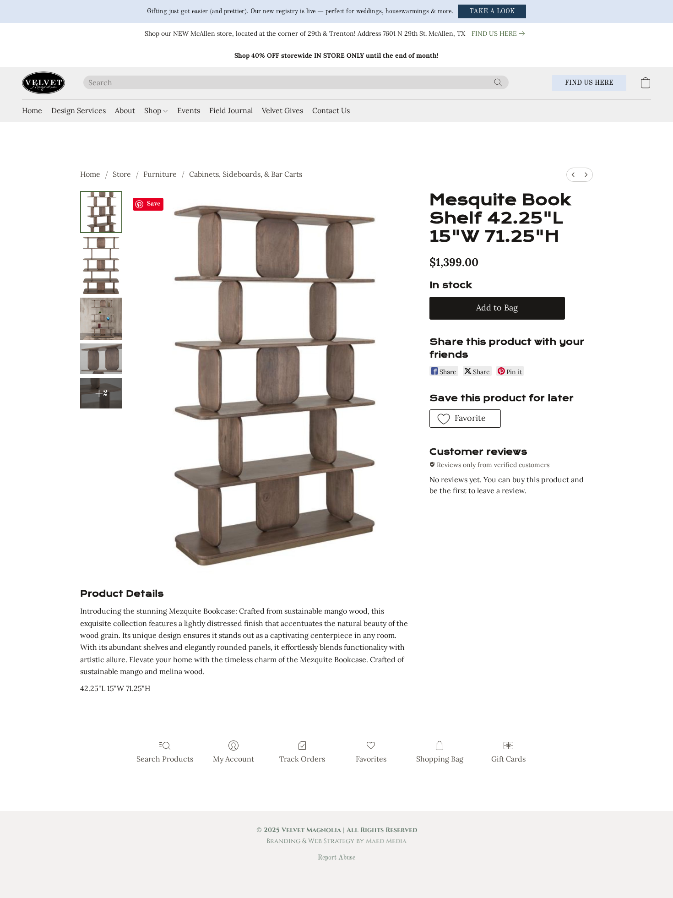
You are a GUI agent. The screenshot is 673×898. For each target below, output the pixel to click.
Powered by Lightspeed (337, 873)
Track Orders (302, 758)
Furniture (160, 174)
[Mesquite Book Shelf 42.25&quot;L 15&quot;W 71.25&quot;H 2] (101, 319)
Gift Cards (508, 758)
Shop (153, 110)
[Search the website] (498, 82)
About (125, 110)
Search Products (164, 758)
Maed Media (386, 841)
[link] (500, 33)
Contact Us (331, 110)
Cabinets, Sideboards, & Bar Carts (245, 174)
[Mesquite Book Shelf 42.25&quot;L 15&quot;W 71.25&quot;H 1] (101, 265)
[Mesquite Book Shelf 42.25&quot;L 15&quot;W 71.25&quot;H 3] (101, 358)
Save (153, 204)
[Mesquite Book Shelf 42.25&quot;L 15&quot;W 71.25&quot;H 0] (101, 212)
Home (32, 110)
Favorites (371, 758)
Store (122, 174)
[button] (492, 11)
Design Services (78, 110)
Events (188, 110)
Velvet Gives (282, 110)
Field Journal (231, 110)
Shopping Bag (439, 758)
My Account (233, 758)
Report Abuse (336, 857)
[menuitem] (573, 174)
